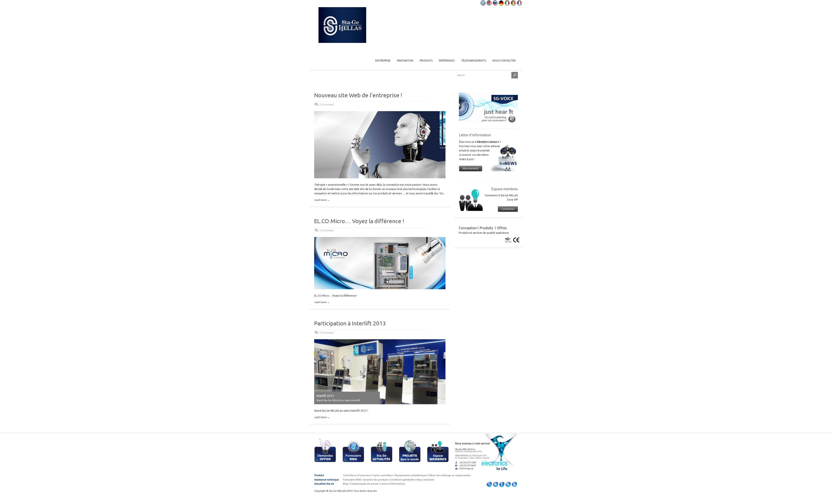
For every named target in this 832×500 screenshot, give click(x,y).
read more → (322, 199)
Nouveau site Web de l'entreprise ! (358, 95)
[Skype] (508, 485)
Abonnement (471, 168)
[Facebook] (501, 485)
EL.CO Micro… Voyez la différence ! (359, 221)
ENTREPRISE (382, 60)
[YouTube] (514, 485)
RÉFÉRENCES (447, 60)
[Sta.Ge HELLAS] (342, 42)
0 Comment (327, 104)
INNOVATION (405, 60)
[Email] (495, 485)
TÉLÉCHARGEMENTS (473, 60)
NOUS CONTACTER (504, 60)
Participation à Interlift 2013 (350, 323)
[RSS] (489, 485)
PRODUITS (426, 60)
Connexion (507, 209)
